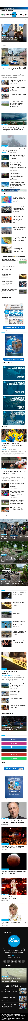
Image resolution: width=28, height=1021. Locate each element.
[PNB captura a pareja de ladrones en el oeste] (6, 643)
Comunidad (4, 516)
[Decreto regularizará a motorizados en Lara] (23, 284)
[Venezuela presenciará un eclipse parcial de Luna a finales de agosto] (14, 861)
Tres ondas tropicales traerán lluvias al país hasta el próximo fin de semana (17, 157)
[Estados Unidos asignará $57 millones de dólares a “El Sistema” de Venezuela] (14, 836)
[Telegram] (12, 961)
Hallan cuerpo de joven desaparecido (7, 275)
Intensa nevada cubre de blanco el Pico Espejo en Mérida (13, 150)
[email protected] (16, 955)
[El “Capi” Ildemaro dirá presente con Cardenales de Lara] (14, 463)
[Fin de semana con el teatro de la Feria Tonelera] (5, 707)
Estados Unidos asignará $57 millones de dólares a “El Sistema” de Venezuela (12, 847)
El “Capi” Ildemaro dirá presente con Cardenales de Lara (13, 472)
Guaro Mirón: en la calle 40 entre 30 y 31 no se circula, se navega (13, 69)
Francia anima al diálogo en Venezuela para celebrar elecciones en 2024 (8, 268)
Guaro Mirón (5, 65)
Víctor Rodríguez (5, 475)
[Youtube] (23, 961)
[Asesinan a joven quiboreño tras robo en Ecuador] (6, 595)
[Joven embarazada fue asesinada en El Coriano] (5, 700)
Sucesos (3, 589)
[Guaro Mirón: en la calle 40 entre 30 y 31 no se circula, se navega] (14, 57)
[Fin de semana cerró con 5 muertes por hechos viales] (5, 693)
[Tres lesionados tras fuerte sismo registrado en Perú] (6, 230)
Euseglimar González (7, 40)
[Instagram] (8, 961)
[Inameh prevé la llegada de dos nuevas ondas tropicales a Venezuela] (23, 291)
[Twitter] (19, 961)
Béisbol (4, 441)
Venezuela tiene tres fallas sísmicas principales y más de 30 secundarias (9, 260)
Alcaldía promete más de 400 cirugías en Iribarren (8, 1005)
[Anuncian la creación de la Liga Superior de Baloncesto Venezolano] (5, 485)
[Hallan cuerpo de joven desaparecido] (23, 276)
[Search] (25, 19)
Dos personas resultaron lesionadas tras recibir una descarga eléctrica (19, 623)
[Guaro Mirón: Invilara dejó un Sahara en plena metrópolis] (14, 530)
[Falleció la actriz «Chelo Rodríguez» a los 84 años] (14, 912)
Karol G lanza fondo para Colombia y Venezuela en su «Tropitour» (11, 897)
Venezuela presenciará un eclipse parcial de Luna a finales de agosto (13, 872)
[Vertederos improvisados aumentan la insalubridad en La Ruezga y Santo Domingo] (14, 552)
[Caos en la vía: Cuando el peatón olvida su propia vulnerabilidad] (5, 96)
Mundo (3, 193)
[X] (14, 750)
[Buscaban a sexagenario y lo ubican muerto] (6, 614)
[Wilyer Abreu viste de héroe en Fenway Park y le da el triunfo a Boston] (14, 435)
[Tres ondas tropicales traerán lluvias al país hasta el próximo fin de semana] (5, 157)
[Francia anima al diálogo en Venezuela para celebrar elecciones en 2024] (23, 269)
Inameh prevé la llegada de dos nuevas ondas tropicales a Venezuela (9, 291)
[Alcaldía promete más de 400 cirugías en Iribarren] (5, 89)
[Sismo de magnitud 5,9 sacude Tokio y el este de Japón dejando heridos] (6, 199)
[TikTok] (15, 961)
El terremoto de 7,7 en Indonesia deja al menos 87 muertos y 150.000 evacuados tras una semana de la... (19, 219)
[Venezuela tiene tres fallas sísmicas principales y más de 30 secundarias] (23, 261)
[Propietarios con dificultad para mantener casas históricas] (14, 33)
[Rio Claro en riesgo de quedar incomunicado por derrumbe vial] (14, 575)
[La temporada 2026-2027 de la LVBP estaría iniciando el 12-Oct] (14, 723)
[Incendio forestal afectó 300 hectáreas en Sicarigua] (6, 634)
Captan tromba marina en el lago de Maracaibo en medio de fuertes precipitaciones (13, 129)
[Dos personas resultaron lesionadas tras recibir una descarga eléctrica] (6, 624)
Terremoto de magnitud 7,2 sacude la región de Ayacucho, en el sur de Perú (19, 239)
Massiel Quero (4, 132)
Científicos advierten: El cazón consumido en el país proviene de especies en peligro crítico (12, 979)
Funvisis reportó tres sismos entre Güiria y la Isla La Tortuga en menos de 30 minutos (17, 184)
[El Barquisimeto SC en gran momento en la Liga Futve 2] (5, 509)
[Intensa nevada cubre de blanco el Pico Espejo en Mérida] (14, 141)
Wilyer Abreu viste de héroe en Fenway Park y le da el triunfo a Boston (12, 445)
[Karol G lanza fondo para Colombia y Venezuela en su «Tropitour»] (14, 886)
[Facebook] (4, 961)
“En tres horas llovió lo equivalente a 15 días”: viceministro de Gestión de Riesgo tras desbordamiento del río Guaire (18, 165)
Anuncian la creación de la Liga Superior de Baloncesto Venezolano (17, 485)
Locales (3, 45)
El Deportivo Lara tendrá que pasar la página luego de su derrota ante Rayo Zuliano (17, 502)
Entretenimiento (6, 799)
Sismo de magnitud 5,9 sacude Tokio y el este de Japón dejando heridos (19, 199)
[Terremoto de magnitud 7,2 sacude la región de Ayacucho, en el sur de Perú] (6, 240)
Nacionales (4, 110)
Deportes (4, 426)
